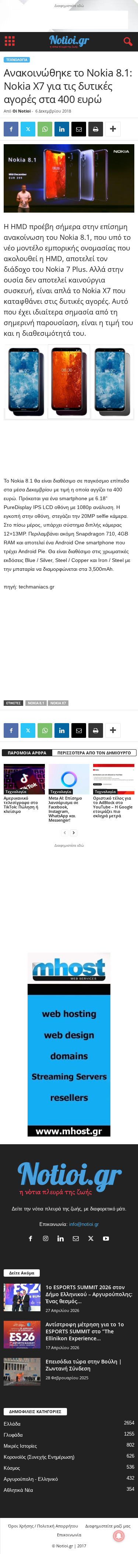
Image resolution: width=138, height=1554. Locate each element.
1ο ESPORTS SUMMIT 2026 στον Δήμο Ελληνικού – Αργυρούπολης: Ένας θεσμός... (89, 1294)
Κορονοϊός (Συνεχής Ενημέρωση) (39, 1457)
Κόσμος (12, 1468)
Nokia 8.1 (36, 703)
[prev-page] (64, 832)
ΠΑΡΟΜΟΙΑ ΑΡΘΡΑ (27, 752)
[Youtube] (107, 1239)
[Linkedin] (61, 129)
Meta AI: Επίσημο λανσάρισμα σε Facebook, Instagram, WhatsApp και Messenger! (65, 809)
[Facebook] (11, 129)
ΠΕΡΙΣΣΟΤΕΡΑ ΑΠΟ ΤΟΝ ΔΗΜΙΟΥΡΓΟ (94, 752)
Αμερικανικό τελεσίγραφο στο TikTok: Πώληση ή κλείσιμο (21, 804)
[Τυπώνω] (95, 129)
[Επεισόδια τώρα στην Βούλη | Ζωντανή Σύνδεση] (22, 1372)
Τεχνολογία (16, 59)
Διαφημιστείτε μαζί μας (107, 1526)
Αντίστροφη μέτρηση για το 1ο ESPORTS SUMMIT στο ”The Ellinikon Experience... (85, 1331)
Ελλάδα (12, 1424)
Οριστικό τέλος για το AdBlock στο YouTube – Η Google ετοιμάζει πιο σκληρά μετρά (112, 806)
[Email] (78, 129)
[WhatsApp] (45, 129)
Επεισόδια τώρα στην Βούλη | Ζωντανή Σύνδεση (84, 1365)
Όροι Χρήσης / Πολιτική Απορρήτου (43, 1526)
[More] (113, 129)
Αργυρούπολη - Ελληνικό (31, 1479)
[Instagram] (47, 1239)
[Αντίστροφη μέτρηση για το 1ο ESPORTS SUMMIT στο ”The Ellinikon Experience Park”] (22, 1334)
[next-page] (73, 832)
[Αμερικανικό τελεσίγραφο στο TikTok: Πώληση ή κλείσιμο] (24, 779)
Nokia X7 (58, 703)
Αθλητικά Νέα (18, 1490)
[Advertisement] (69, 20)
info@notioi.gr (84, 1224)
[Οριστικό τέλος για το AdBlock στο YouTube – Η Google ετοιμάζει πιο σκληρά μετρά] (113, 779)
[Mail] (77, 1239)
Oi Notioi (22, 111)
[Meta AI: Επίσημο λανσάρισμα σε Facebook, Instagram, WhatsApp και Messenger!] (69, 779)
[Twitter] (28, 129)
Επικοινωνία (69, 1534)
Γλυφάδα (13, 1435)
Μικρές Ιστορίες (20, 1446)
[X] (92, 1239)
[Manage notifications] (119, 1536)
